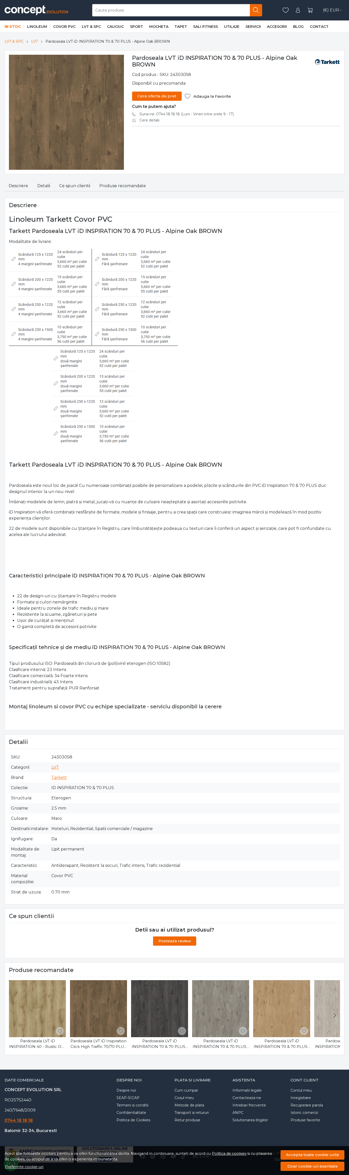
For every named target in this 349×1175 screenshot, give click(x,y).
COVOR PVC (64, 26)
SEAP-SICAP (128, 1097)
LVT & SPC (91, 26)
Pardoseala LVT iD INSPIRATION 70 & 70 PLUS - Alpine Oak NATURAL (282, 1044)
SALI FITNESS (205, 26)
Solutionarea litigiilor (250, 1120)
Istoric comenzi (304, 1112)
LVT (34, 41)
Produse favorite (305, 1120)
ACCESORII (277, 26)
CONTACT (319, 26)
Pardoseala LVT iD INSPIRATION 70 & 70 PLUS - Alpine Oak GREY (221, 1044)
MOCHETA (158, 26)
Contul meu (301, 1090)
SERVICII (253, 26)
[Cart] (310, 10)
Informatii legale (247, 1090)
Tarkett (59, 777)
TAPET (181, 26)
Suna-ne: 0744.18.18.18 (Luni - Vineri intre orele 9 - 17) (186, 114)
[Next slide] (335, 1015)
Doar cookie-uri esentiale (312, 1166)
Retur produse (187, 1120)
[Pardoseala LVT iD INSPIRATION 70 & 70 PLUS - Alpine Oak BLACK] (159, 1008)
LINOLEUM (37, 26)
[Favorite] (286, 10)
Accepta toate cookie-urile (312, 1154)
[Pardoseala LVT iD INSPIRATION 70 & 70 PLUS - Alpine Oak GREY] (220, 1008)
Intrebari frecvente (249, 1105)
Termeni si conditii (132, 1105)
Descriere (18, 185)
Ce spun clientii (74, 185)
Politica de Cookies (133, 1120)
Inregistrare (300, 1097)
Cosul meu (184, 1097)
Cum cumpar (186, 1090)
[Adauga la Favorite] (60, 1031)
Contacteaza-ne (246, 1097)
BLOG (298, 26)
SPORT (136, 26)
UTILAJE (231, 26)
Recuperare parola (306, 1105)
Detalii (43, 185)
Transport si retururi (192, 1112)
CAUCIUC (115, 26)
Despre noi (126, 1090)
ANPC (237, 1112)
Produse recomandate (122, 185)
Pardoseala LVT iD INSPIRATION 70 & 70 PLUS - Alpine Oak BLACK (160, 1044)
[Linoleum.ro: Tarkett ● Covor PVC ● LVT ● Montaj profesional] (37, 10)
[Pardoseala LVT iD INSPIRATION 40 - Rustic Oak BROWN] (37, 1008)
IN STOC (13, 26)
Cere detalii (149, 120)
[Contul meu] (298, 10)
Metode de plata (189, 1105)
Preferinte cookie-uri (24, 1167)
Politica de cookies (229, 1153)
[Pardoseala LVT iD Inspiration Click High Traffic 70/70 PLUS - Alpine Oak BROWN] (98, 1008)
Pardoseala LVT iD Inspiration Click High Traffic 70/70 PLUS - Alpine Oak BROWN (98, 1044)
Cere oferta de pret (156, 96)
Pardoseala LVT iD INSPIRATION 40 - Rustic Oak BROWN (37, 1044)
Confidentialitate (131, 1112)
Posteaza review (174, 940)
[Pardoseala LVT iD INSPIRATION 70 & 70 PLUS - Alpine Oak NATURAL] (281, 1008)
